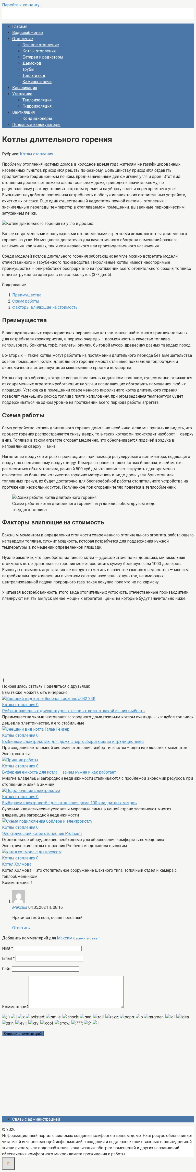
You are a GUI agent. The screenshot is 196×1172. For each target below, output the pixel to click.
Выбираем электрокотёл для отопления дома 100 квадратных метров (69, 802)
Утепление (22, 93)
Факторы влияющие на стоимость (45, 307)
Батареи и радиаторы (42, 57)
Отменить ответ (86, 938)
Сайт (6, 968)
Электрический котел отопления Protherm (42, 833)
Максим (64, 938)
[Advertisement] (98, 641)
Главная (19, 26)
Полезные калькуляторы (36, 124)
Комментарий (15, 1006)
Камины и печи (37, 81)
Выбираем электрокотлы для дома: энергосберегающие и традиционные (73, 741)
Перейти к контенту (21, 5)
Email (8, 958)
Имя (7, 948)
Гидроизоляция (37, 106)
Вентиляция (23, 112)
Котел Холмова (16, 864)
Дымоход (31, 63)
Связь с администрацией (36, 1119)
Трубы (28, 69)
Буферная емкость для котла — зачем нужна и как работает (59, 772)
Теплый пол (33, 75)
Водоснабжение (27, 32)
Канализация (24, 87)
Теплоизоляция (37, 100)
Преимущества (26, 295)
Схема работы (25, 301)
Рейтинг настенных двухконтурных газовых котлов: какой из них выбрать (73, 710)
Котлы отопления (39, 51)
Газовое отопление (40, 44)
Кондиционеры (37, 118)
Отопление (22, 38)
